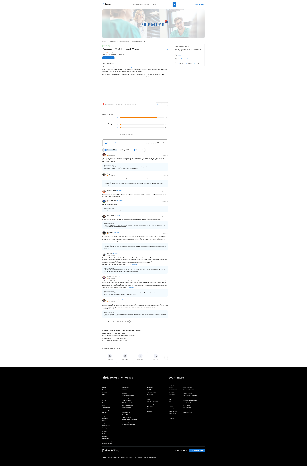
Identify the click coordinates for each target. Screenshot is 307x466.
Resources (171, 397)
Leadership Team (173, 389)
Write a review (199, 4)
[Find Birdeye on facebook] (172, 450)
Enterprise (124, 389)
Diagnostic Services (124, 41)
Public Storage (150, 404)
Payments (105, 412)
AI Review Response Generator (191, 398)
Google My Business (127, 414)
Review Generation (126, 400)
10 (128, 321)
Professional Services (188, 389)
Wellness (149, 411)
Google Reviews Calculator (190, 395)
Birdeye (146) (139, 150)
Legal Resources (173, 416)
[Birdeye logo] (107, 4)
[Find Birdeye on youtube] (184, 450)
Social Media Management (128, 424)
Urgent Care (133, 67)
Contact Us (172, 418)
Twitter (197, 63)
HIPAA (130, 457)
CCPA (134, 457)
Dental (149, 389)
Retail (148, 409)
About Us (171, 387)
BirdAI (103, 433)
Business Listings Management (130, 419)
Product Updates (173, 404)
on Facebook (118, 154)
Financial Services (151, 392)
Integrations (105, 438)
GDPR (127, 457)
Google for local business (128, 395)
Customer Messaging (127, 405)
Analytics (104, 436)
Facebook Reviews (126, 417)
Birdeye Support (187, 410)
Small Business (125, 387)
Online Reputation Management (130, 402)
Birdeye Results (172, 413)
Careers (171, 406)
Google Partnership (107, 441)
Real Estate (150, 406)
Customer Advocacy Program (190, 414)
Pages (103, 394)
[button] (103, 321)
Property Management (152, 401)
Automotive (150, 387)
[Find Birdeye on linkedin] (178, 450)
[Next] (166, 357)
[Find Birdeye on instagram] (180, 450)
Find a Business (187, 405)
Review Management (127, 398)
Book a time (172, 394)
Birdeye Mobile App (107, 443)
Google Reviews (126, 412)
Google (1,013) (125, 150)
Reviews (104, 389)
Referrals (104, 392)
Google (181, 63)
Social (103, 405)
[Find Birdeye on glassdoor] (186, 450)
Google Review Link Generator (190, 400)
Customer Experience (127, 422)
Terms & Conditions (107, 457)
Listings (104, 387)
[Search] (174, 4)
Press (170, 401)
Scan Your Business (188, 402)
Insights (104, 423)
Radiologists (126, 67)
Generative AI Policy (141, 457)
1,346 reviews (115, 52)
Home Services (151, 397)
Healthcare (113, 41)
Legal (148, 399)
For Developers (187, 407)
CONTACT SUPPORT (197, 450)
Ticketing (104, 428)
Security (123, 457)
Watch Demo (172, 392)
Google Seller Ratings (107, 397)
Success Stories (173, 409)
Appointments (106, 407)
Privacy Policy (116, 457)
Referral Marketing (126, 407)
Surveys (104, 420)
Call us (179, 55)
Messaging (105, 418)
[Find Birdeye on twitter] (175, 450)
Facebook (190, 63)
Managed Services (187, 387)
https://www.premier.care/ (185, 59)
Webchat (104, 402)
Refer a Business (187, 412)
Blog (170, 399)
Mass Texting (105, 410)
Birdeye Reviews (173, 411)
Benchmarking (106, 425)
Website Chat (125, 410)
